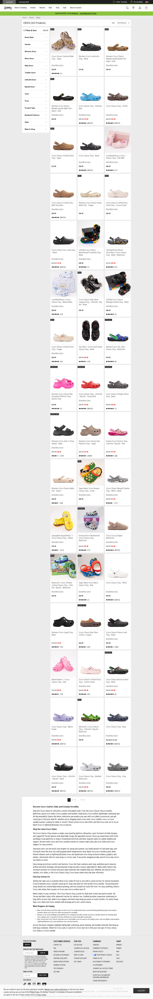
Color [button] (27, 94)
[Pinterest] (29, 984)
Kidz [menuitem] (57, 8)
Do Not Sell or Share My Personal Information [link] (101, 976)
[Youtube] (44, 984)
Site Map (57, 972)
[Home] (8, 7)
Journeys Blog (79, 951)
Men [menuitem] (50, 8)
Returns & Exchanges (61, 955)
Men (117, 951)
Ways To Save (79, 955)
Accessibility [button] (138, 2)
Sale (118, 958)
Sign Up (27, 944)
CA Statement (98, 965)
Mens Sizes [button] (29, 58)
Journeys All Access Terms (103, 968)
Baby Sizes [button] (29, 66)
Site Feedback (58, 968)
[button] (147, 2)
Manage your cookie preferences (56, 989)
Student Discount (80, 958)
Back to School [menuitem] (75, 8)
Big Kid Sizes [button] (30, 87)
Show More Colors (57, 65)
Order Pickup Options (61, 962)
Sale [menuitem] (64, 8)
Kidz (117, 955)
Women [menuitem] (42, 8)
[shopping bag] (147, 8)
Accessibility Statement (101, 962)
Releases (119, 962)
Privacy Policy (98, 951)
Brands (119, 945)
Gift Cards (78, 962)
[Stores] (134, 8)
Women (118, 948)
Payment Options (60, 965)
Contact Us (58, 945)
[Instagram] (34, 984)
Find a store (27, 972)
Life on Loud (78, 945)
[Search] (128, 8)
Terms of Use (97, 958)
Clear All (45, 30)
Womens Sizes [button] (30, 51)
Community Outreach (100, 948)
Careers (96, 945)
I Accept (141, 991)
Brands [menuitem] (33, 8)
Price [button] (27, 101)
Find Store (42, 975)
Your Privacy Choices (104, 955)
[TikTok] (25, 984)
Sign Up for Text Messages (33, 949)
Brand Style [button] (29, 37)
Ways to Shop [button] (30, 129)
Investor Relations (100, 972)
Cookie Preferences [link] (100, 981)
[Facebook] (39, 984)
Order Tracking (121, 2)
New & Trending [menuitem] (21, 8)
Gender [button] (28, 44)
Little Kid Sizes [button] (30, 80)
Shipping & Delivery (60, 958)
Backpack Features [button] (32, 115)
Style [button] (27, 122)
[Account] (140, 8)
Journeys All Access (81, 948)
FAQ (55, 948)
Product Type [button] (30, 108)
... (78, 800)
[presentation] (21, 7)
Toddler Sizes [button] (30, 73)
